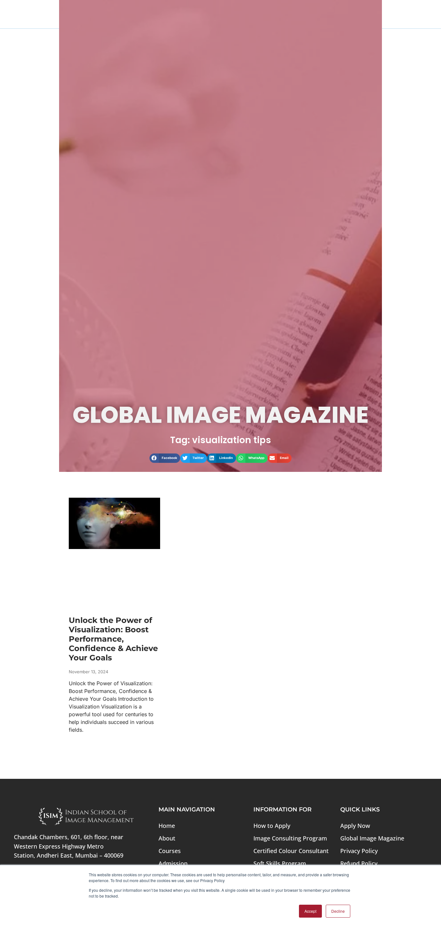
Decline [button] (338, 911)
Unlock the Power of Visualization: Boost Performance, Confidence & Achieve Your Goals (113, 639)
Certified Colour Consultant (291, 851)
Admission (173, 863)
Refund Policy (358, 863)
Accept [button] (310, 911)
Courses (170, 851)
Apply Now (355, 825)
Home (167, 825)
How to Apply (271, 825)
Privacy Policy (359, 851)
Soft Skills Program (279, 863)
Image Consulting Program (290, 838)
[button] (164, 458)
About (167, 838)
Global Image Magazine (372, 838)
